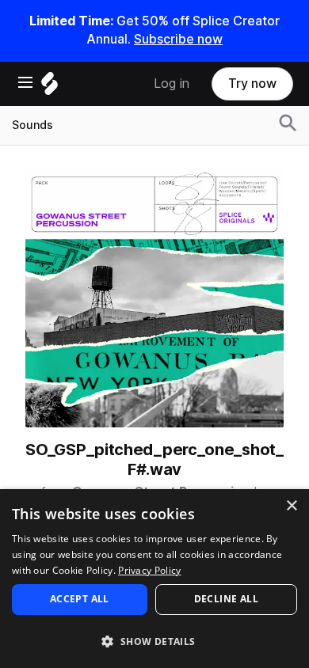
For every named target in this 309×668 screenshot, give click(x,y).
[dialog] (154, 578)
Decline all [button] (226, 598)
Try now (252, 83)
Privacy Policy (149, 570)
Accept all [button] (79, 598)
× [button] (291, 506)
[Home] (49, 87)
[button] (154, 641)
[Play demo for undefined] (154, 298)
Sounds (32, 125)
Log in (171, 83)
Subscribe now (178, 39)
